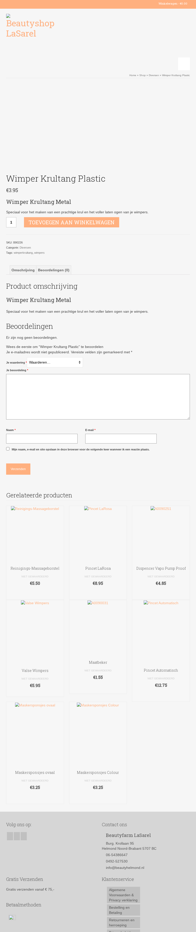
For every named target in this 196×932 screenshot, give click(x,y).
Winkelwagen (172, 3)
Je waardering (16, 362)
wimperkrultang (23, 252)
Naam (11, 430)
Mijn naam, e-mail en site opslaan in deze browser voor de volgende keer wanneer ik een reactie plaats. (81, 449)
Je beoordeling (17, 370)
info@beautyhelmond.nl (125, 868)
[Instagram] (17, 3)
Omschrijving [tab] (23, 270)
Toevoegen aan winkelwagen (72, 222)
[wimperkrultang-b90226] (98, 127)
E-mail (90, 430)
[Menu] (184, 63)
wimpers (39, 252)
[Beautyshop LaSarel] (98, 39)
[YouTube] (24, 3)
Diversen (25, 247)
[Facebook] (10, 3)
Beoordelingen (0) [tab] (53, 270)
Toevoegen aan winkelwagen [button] (35, 593)
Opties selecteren (35, 693)
